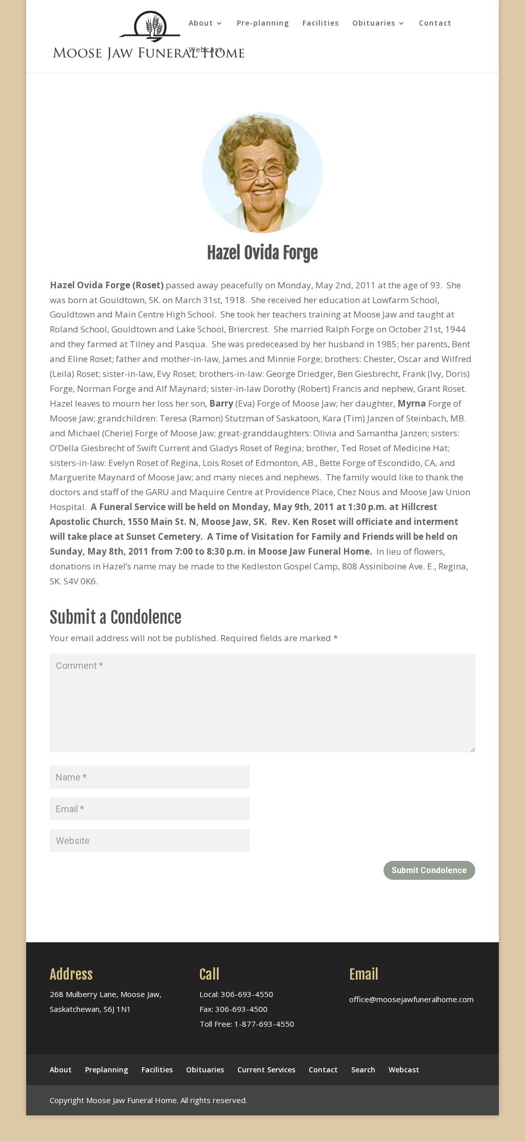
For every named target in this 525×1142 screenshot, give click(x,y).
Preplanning (106, 1069)
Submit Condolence (429, 870)
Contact (435, 23)
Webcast (206, 50)
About (201, 23)
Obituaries (373, 23)
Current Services (266, 1069)
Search (363, 1069)
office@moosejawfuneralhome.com (411, 999)
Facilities (320, 23)
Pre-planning (263, 23)
